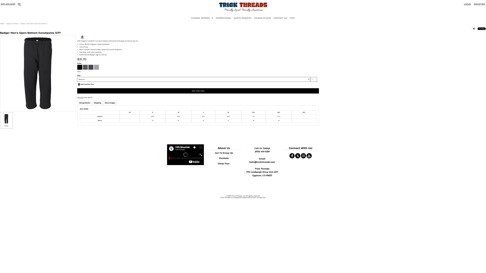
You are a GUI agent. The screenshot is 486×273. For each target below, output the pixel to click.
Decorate (80, 97)
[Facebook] (292, 155)
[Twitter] (297, 155)
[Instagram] (303, 155)
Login (467, 4)
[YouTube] (309, 155)
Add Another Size (87, 84)
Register (479, 4)
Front (6, 126)
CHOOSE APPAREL (12, 24)
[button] (202, 18)
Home (2, 24)
